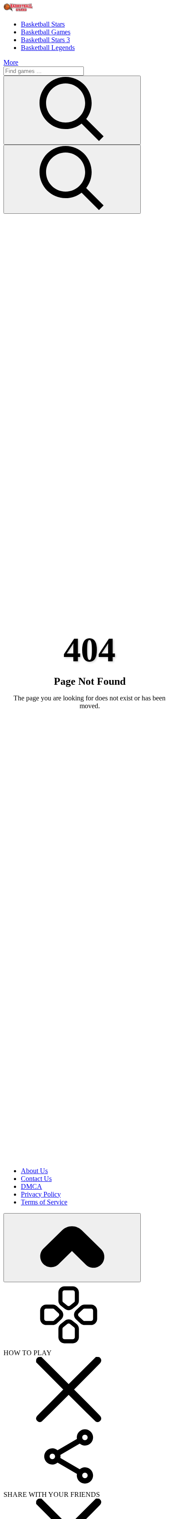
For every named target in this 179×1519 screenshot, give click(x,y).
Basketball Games (45, 32)
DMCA (31, 1186)
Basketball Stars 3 (45, 39)
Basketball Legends (48, 47)
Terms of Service (44, 1202)
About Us (34, 1170)
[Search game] (72, 179)
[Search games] (72, 110)
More (10, 62)
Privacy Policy (41, 1194)
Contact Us (36, 1178)
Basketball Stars (43, 24)
